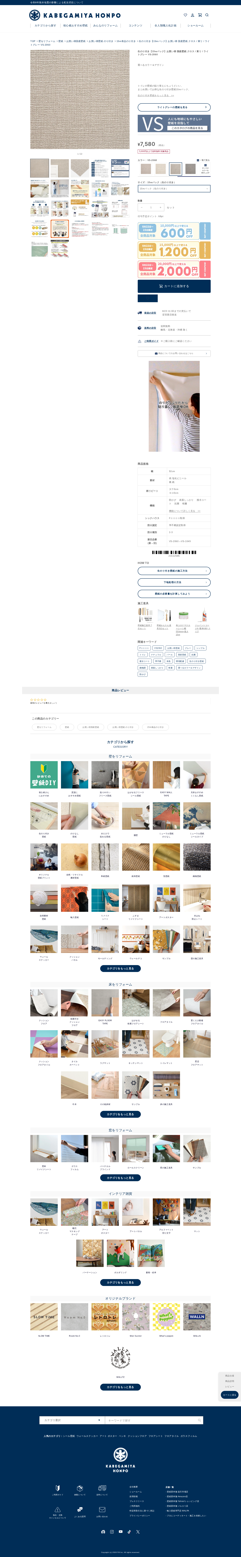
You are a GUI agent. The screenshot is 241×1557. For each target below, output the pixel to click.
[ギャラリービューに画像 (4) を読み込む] (100, 168)
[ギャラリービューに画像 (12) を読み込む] (59, 208)
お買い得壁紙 (173, 648)
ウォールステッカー (87, 1436)
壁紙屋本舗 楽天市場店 (177, 1492)
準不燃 (158, 661)
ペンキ (122, 1436)
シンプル (200, 648)
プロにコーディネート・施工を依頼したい (186, 1516)
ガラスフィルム (189, 1436)
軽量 (171, 668)
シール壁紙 (69, 1436)
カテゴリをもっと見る (120, 968)
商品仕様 (229, 1376)
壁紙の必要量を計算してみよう (172, 593)
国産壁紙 (182, 655)
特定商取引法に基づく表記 (142, 1511)
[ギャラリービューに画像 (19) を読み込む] (100, 229)
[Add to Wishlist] (148, 298)
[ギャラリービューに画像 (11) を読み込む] (39, 208)
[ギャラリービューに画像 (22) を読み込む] (59, 249)
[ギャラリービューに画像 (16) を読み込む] (39, 229)
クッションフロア (137, 1436)
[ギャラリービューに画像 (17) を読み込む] (59, 229)
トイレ (143, 655)
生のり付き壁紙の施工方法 (172, 570)
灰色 (169, 661)
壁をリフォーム (47, 41)
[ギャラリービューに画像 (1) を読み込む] (39, 168)
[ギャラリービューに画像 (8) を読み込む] (80, 188)
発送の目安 (150, 313)
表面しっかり (157, 668)
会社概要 (134, 1487)
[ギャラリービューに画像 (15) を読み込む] (120, 208)
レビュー (229, 1386)
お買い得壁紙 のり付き (101, 41)
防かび (143, 674)
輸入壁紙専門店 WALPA (178, 1511)
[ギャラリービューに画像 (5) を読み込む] (120, 168)
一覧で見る (205, 160)
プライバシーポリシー (140, 1516)
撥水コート (145, 661)
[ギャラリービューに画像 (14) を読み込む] (100, 208)
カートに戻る (229, 1395)
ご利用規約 (135, 1506)
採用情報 (134, 1496)
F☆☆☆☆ (144, 648)
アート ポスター (108, 1436)
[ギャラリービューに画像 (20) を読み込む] (120, 229)
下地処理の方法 (172, 582)
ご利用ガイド (151, 341)
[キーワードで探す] (199, 1420)
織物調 (143, 668)
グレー (188, 648)
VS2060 (158, 648)
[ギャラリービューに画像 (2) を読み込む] (59, 168)
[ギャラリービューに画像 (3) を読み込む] (80, 168)
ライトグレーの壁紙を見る (172, 107)
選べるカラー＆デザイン (189, 668)
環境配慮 (180, 661)
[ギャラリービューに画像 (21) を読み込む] (39, 249)
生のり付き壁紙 (196, 661)
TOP (32, 41)
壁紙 (60, 41)
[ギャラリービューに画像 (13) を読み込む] (80, 208)
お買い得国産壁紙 (76, 41)
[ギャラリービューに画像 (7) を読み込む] (59, 188)
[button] (207, 15)
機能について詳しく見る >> (185, 511)
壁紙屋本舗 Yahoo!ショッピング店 (183, 1501)
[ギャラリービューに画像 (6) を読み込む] (39, 188)
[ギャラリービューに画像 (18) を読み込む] (80, 229)
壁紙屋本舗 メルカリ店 (177, 1506)
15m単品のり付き (126, 41)
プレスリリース (137, 1501)
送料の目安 (150, 328)
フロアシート (156, 1436)
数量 (140, 200)
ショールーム (136, 1492)
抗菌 (193, 655)
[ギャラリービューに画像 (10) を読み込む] (120, 188)
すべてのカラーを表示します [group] (205, 170)
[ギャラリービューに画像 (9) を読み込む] (100, 188)
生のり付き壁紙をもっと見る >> (156, 95)
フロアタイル (171, 1436)
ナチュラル (156, 655)
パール (170, 655)
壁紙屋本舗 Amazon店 (177, 1496)
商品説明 (229, 1381)
